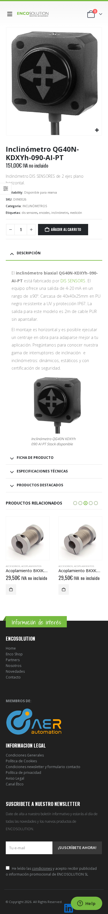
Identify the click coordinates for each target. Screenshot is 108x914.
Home (11, 648)
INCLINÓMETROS (34, 206)
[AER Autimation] (34, 721)
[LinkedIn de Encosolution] (68, 908)
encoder (44, 213)
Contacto (13, 677)
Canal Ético (15, 784)
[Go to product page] (28, 538)
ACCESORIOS (13, 566)
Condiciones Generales (25, 755)
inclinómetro (59, 213)
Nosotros (13, 665)
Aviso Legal (15, 778)
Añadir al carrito (66, 229)
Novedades (15, 671)
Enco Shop (14, 654)
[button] (11, 14)
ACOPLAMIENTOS (31, 566)
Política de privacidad (23, 772)
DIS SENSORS (73, 280)
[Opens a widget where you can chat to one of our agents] (86, 904)
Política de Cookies (21, 761)
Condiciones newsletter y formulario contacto (43, 766)
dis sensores (29, 213)
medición (76, 213)
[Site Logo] (33, 14)
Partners (13, 659)
